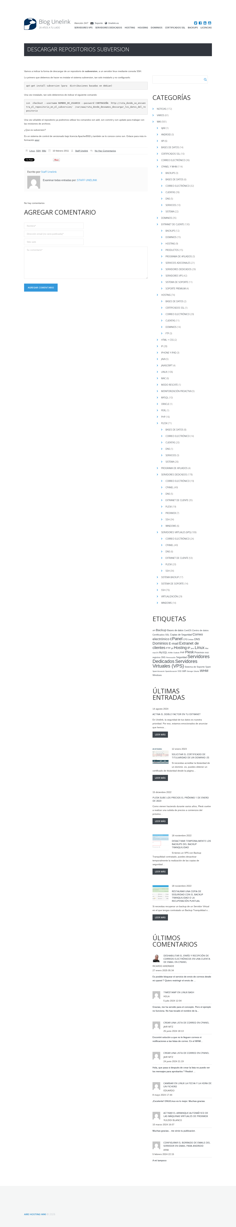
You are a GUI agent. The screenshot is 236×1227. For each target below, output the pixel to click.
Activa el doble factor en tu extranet (177, 714)
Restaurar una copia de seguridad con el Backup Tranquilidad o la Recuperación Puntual (187, 896)
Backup (161, 630)
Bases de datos (170, 147)
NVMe (170, 653)
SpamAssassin (171, 671)
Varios (160, 115)
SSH (38, 150)
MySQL (164, 397)
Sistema (170, 211)
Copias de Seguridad (181, 634)
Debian (191, 639)
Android (166, 134)
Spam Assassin (159, 671)
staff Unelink (81, 150)
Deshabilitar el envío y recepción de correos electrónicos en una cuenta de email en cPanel (186, 958)
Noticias (161, 108)
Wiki (44, 150)
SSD (180, 671)
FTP (167, 333)
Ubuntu (196, 671)
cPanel (170, 487)
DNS (168, 198)
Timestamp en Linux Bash (178, 992)
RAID (207, 653)
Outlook (176, 653)
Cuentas (170, 192)
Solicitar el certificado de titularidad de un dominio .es (190, 756)
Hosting (130, 27)
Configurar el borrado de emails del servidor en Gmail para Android (186, 1144)
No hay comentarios (105, 150)
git (172, 648)
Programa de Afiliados (179, 256)
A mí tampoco (159, 1160)
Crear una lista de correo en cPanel (186, 1022)
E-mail (174, 643)
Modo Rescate (169, 384)
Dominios (156, 27)
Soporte (99, 23)
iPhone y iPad (168, 352)
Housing (143, 27)
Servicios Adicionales (178, 262)
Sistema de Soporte (177, 282)
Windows (171, 525)
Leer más (160, 734)
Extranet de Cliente (172, 224)
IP (162, 346)
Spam (208, 667)
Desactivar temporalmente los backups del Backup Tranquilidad (191, 844)
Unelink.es (113, 23)
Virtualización (169, 596)
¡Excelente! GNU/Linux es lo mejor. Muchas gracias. (179, 1101)
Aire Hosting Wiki (35, 1214)
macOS (155, 653)
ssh (184, 671)
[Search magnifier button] (205, 79)
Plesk (164, 423)
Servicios (171, 205)
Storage (190, 671)
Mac (163, 378)
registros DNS (159, 657)
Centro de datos (200, 630)
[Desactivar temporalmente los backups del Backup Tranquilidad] (161, 842)
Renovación (170, 657)
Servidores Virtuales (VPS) (176, 532)
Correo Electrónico (178, 185)
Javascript (166, 365)
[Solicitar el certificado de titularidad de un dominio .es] (161, 756)
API (162, 140)
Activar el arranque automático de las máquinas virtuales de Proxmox (185, 1114)
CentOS (188, 630)
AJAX (163, 128)
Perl (163, 410)
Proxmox (171, 513)
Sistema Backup (170, 577)
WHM (204, 671)
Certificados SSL (175, 27)
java (192, 648)
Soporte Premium (176, 288)
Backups (193, 27)
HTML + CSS (167, 339)
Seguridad (181, 657)
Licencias (206, 27)
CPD (185, 639)
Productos (172, 249)
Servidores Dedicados (108, 27)
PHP (163, 416)
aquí (37, 140)
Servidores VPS (83, 27)
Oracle (165, 403)
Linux (32, 150)
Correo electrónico (173, 160)
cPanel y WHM (169, 166)
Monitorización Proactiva (176, 391)
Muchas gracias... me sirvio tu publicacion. (174, 1130)
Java (163, 359)
